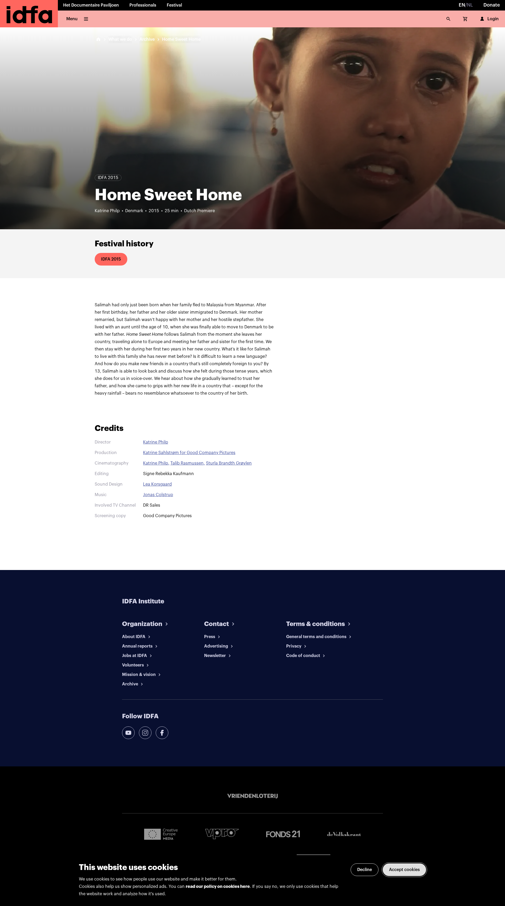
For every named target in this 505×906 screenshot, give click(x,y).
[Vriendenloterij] (252, 796)
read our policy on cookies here (218, 886)
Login (493, 19)
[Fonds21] (283, 834)
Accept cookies (404, 870)
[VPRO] (222, 834)
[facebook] (162, 732)
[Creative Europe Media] (161, 834)
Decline (364, 870)
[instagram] (145, 732)
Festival (174, 5)
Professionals (142, 5)
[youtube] (128, 732)
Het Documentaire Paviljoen (91, 5)
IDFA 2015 (111, 259)
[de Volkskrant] (344, 834)
